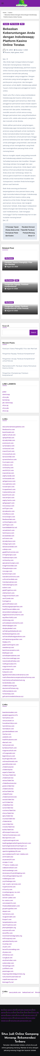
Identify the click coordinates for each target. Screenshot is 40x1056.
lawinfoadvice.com (9, 925)
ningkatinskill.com (9, 917)
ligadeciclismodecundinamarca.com (15, 675)
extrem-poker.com (9, 898)
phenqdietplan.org (9, 928)
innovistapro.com (8, 517)
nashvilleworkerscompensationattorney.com (18, 677)
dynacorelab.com (8, 457)
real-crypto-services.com (11, 884)
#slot (22, 52)
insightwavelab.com (9, 566)
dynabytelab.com (8, 440)
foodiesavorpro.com (9, 557)
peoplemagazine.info (10, 715)
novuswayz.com (8, 506)
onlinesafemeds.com (10, 761)
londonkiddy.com (8, 683)
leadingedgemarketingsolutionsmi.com (16, 843)
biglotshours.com (8, 756)
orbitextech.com (8, 593)
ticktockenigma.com (9, 585)
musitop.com (7, 944)
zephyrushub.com (9, 435)
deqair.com (6, 911)
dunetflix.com (7, 933)
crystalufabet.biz (8, 819)
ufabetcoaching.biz (9, 686)
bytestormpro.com (9, 574)
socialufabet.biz (8, 799)
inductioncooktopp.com (11, 658)
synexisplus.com (8, 446)
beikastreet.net (28, 992)
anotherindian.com (9, 960)
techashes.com (8, 718)
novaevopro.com (8, 487)
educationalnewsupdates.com (13, 427)
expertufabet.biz (8, 772)
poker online (11, 1015)
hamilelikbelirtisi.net (9, 527)
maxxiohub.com (8, 473)
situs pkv (5, 397)
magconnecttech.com (10, 596)
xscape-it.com (7, 862)
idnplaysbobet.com (9, 628)
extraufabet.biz (8, 791)
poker (4, 392)
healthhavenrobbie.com (11, 609)
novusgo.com (7, 571)
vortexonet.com (8, 448)
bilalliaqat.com (7, 653)
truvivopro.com (7, 462)
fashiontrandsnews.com (11, 835)
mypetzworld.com (9, 887)
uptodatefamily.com (9, 941)
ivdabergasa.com (8, 879)
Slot (22, 24)
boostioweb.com (8, 432)
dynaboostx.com (8, 511)
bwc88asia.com (8, 895)
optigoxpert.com (8, 503)
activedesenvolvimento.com (12, 623)
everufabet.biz (7, 824)
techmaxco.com (8, 533)
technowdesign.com (9, 870)
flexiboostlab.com (8, 519)
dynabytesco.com (8, 541)
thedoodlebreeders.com (11, 906)
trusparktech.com (8, 489)
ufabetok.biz (7, 821)
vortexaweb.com (8, 478)
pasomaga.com (7, 971)
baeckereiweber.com (9, 712)
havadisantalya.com (9, 723)
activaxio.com (7, 538)
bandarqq (6, 400)
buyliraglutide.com (9, 759)
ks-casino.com (7, 900)
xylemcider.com (8, 963)
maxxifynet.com (8, 451)
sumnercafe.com (8, 930)
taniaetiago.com (8, 966)
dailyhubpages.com (9, 626)
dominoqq (6, 394)
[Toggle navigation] (2, 3)
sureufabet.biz (7, 808)
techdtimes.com (8, 726)
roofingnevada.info (9, 664)
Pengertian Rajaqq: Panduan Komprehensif (18, 354)
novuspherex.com (8, 484)
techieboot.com (8, 729)
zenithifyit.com (8, 470)
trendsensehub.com (9, 582)
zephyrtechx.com (8, 500)
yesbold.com (7, 737)
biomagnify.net (8, 982)
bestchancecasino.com (10, 650)
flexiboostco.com (8, 429)
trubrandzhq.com (8, 492)
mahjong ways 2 (30, 1015)
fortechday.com (8, 694)
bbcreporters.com (8, 838)
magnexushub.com (9, 750)
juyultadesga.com (9, 881)
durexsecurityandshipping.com (13, 873)
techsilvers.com (8, 914)
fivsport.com (6, 919)
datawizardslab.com (9, 547)
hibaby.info (6, 642)
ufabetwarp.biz (8, 767)
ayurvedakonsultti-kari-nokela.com (15, 854)
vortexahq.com (7, 468)
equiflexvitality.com (9, 617)
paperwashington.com (10, 645)
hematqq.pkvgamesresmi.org (20, 1021)
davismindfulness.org (10, 688)
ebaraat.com (7, 742)
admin (11, 50)
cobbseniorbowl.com (9, 868)
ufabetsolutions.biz (9, 797)
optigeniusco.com (8, 481)
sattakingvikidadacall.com (12, 631)
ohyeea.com (6, 952)
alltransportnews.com (10, 832)
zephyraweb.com (8, 476)
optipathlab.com (8, 438)
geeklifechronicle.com (10, 552)
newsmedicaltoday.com (11, 661)
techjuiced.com (8, 745)
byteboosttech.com (9, 748)
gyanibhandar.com (9, 764)
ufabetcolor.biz (7, 789)
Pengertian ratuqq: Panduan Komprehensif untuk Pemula (16, 307)
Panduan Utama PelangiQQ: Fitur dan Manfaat (19, 349)
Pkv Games (14, 24)
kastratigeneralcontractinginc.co (14, 846)
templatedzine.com (9, 922)
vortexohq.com (7, 560)
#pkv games (15, 52)
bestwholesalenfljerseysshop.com (14, 849)
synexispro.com (8, 669)
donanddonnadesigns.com (12, 612)
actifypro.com (7, 508)
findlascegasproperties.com (12, 606)
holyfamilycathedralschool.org (13, 680)
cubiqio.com (6, 549)
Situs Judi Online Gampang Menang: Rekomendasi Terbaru (20, 1038)
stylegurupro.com (8, 544)
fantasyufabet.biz (9, 775)
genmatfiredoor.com (9, 604)
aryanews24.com (8, 859)
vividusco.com (7, 465)
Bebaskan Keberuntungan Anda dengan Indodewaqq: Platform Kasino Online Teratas (19, 37)
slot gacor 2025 (10, 1010)
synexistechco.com (9, 459)
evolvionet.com (8, 443)
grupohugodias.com (9, 908)
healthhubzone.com (9, 740)
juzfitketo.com (7, 968)
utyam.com (6, 947)
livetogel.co (6, 601)
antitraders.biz (7, 857)
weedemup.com (8, 647)
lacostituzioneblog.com (11, 949)
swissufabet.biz (8, 780)
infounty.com (7, 889)
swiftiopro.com (7, 525)
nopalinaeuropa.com (9, 979)
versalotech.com (8, 530)
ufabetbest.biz (7, 805)
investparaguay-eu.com (11, 892)
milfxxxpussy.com (9, 938)
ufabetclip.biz (7, 769)
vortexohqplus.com (9, 522)
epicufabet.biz (7, 816)
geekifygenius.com (9, 590)
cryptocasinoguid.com (10, 840)
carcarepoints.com (9, 903)
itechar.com (6, 734)
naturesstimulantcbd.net (11, 977)
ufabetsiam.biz (7, 778)
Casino (6, 24)
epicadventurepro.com (10, 563)
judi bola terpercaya (24, 1010)
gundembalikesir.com (10, 731)
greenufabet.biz (8, 786)
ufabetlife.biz (7, 794)
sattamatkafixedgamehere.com (13, 636)
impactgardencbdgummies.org (13, 974)
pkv (2, 1010)
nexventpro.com (8, 497)
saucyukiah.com (15, 992)
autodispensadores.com (11, 655)
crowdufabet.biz (8, 827)
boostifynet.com (8, 495)
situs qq (5, 405)
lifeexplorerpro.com (9, 568)
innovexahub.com (8, 454)
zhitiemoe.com (7, 955)
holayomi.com (7, 672)
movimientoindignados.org (12, 936)
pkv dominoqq (7, 403)
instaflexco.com (8, 514)
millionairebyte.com (9, 691)
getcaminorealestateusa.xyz (12, 696)
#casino (7, 52)
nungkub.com (7, 958)
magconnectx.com (9, 666)
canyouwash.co (8, 720)
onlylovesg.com (8, 620)
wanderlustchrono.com (10, 577)
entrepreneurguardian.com (12, 639)
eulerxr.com (6, 587)
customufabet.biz (9, 810)
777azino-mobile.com (10, 865)
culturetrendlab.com (9, 579)
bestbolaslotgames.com (11, 634)
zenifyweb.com (8, 598)
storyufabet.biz (8, 813)
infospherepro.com (9, 555)
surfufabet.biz (7, 802)
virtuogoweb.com (8, 753)
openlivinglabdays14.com (11, 851)
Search (5, 326)
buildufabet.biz (8, 830)
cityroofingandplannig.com (12, 876)
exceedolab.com (8, 536)
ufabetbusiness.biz (9, 783)
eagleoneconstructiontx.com (13, 615)
